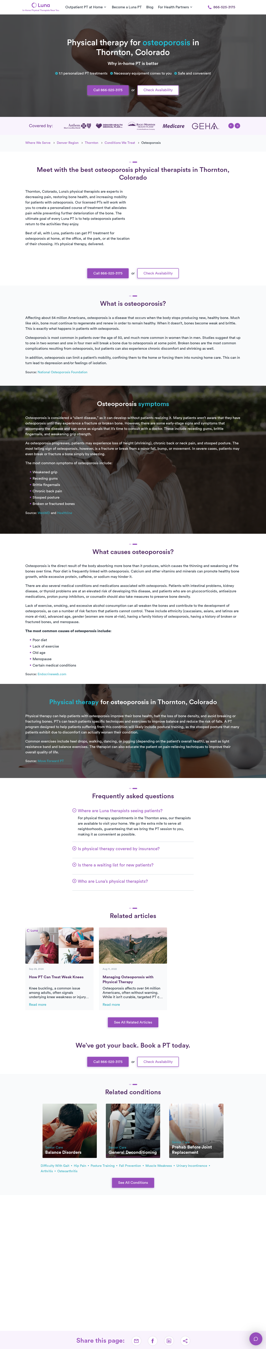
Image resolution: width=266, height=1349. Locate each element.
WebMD (44, 513)
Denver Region (68, 142)
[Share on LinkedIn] (169, 1340)
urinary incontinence (192, 1165)
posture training (103, 1165)
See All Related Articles (133, 1022)
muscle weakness (159, 1165)
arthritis (47, 1171)
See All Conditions (133, 1183)
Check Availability (158, 90)
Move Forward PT (51, 761)
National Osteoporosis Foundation (62, 372)
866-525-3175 (224, 7)
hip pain (80, 1165)
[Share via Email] (136, 1340)
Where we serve (37, 142)
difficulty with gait (55, 1165)
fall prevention (130, 1165)
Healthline (64, 513)
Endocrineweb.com (52, 674)
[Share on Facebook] (152, 1340)
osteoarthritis (67, 1171)
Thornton (91, 142)
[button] (231, 125)
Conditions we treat (120, 142)
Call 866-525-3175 (108, 90)
